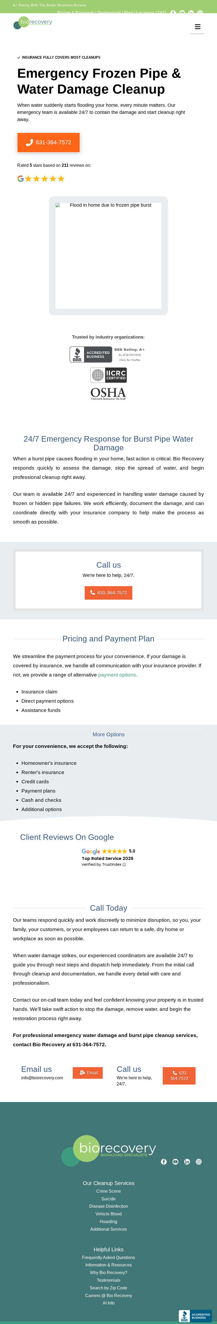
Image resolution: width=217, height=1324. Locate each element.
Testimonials (109, 13)
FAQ (161, 13)
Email (92, 1073)
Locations (145, 13)
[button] (197, 27)
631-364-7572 (112, 592)
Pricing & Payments (75, 13)
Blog (128, 13)
